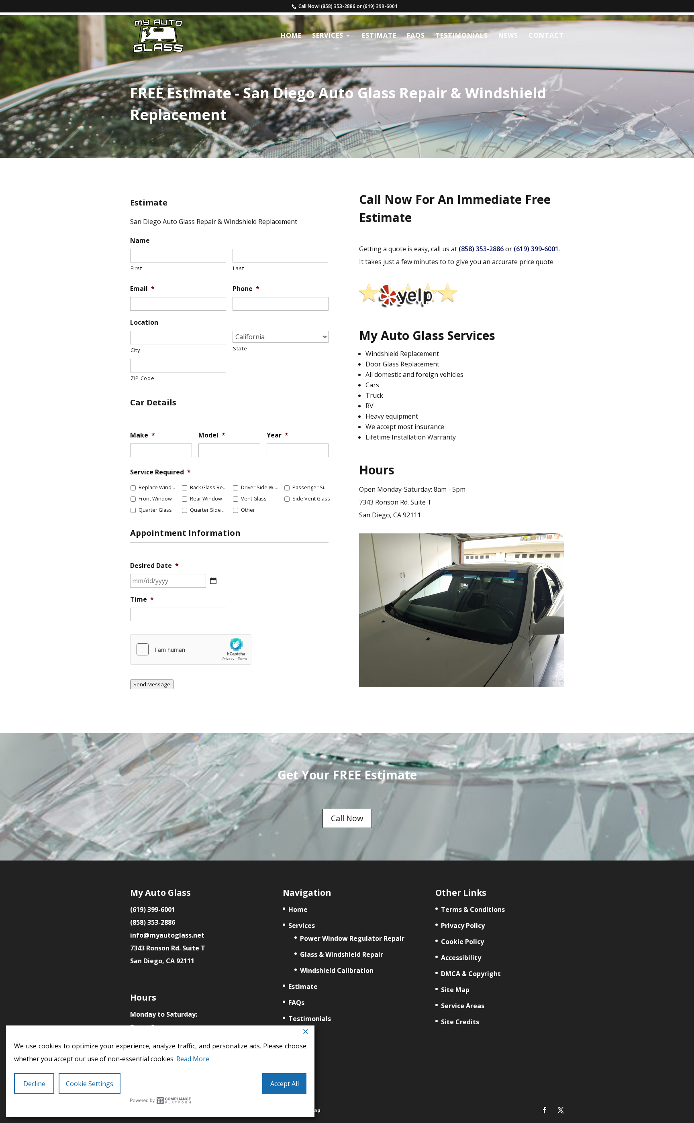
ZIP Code (142, 378)
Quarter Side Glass (209, 510)
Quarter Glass (155, 510)
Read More (192, 1058)
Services (327, 36)
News (508, 36)
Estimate (379, 36)
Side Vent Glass (311, 498)
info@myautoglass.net (167, 935)
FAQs (416, 36)
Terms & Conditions (473, 909)
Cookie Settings (89, 1083)
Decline (34, 1083)
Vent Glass (254, 498)
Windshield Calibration (337, 970)
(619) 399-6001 (380, 6)
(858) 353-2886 (338, 6)
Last (238, 268)
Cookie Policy (462, 941)
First (136, 268)
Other (248, 510)
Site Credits (460, 1021)
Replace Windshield (158, 487)
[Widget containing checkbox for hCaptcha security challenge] (190, 649)
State (240, 348)
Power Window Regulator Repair (352, 938)
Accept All (284, 1083)
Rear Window (206, 498)
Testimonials (461, 36)
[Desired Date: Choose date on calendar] (213, 581)
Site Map (455, 989)
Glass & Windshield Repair (341, 954)
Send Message (151, 684)
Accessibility (461, 957)
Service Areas (462, 1005)
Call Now (347, 818)
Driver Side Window (260, 487)
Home (291, 36)
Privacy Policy (463, 925)
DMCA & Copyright (471, 973)
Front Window (155, 498)
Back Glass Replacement (209, 487)
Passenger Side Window (311, 487)
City (136, 350)
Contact (546, 36)
